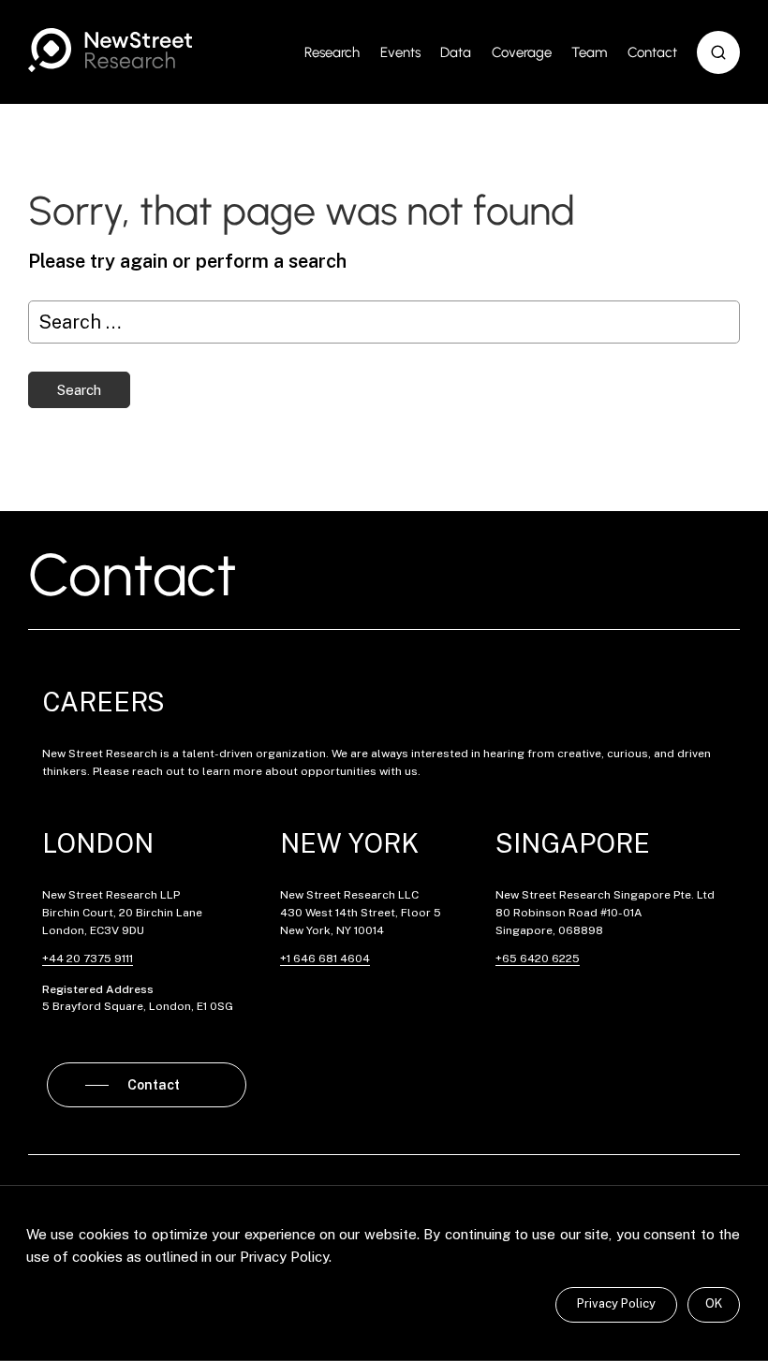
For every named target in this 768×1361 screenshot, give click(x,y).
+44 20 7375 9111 (87, 958)
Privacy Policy (616, 1303)
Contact (652, 52)
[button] (718, 52)
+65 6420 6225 (537, 958)
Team (589, 52)
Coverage (522, 52)
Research (332, 52)
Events (400, 52)
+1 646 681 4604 (325, 958)
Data (455, 52)
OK (713, 1303)
